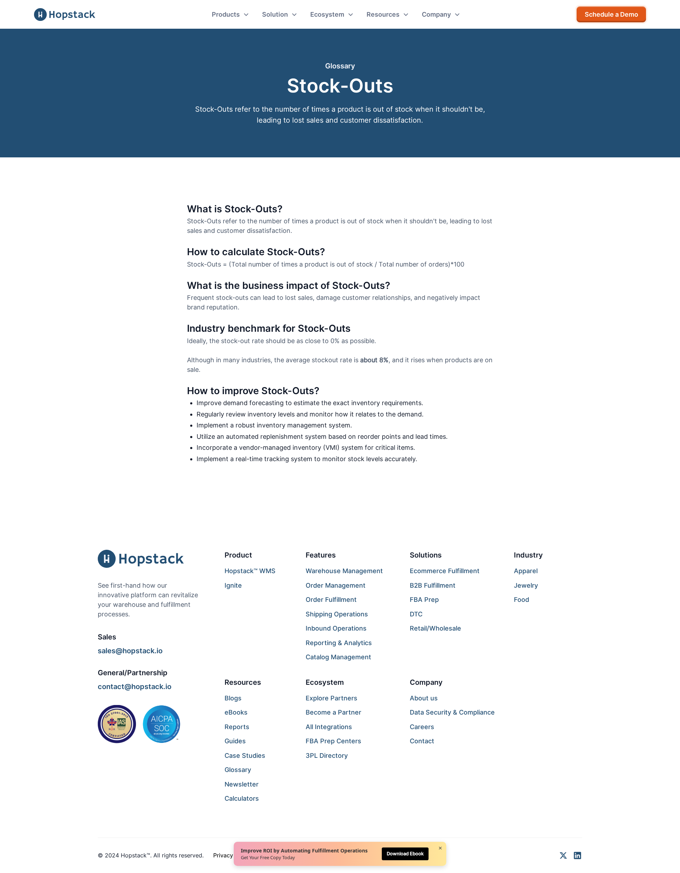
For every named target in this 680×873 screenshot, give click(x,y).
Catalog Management (338, 657)
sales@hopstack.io (130, 650)
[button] (230, 14)
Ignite (233, 585)
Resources (243, 682)
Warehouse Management (344, 571)
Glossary (238, 769)
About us (424, 698)
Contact (422, 741)
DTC (416, 614)
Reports (237, 727)
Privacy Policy (232, 855)
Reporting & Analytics (339, 643)
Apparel (526, 571)
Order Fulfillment (331, 599)
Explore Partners (331, 698)
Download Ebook (405, 853)
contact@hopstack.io (134, 686)
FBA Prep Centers (333, 741)
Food (521, 599)
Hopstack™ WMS (250, 571)
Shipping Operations (337, 614)
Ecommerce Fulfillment (445, 571)
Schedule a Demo (611, 14)
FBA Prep (424, 599)
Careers (422, 727)
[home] (64, 14)
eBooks (236, 712)
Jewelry (526, 585)
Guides (235, 741)
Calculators (242, 798)
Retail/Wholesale (435, 628)
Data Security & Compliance (452, 712)
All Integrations (329, 727)
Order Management (336, 585)
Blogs (233, 698)
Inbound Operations (336, 628)
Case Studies (245, 755)
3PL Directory (327, 755)
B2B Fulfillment (432, 585)
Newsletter (242, 784)
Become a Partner (333, 712)
